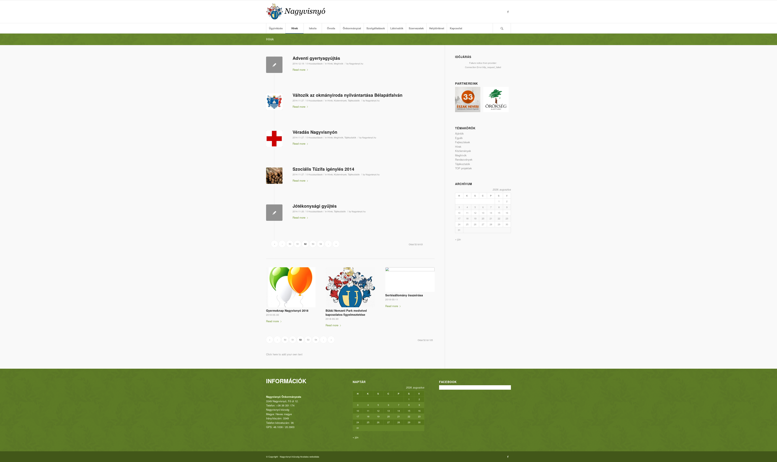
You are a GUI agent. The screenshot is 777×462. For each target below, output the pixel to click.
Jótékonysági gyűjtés (315, 206)
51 (297, 243)
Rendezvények (463, 159)
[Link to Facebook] (508, 12)
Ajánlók (459, 133)
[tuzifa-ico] (274, 175)
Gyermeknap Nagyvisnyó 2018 (287, 310)
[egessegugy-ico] (274, 138)
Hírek (270, 39)
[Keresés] (502, 28)
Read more (299, 70)
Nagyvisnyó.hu (356, 63)
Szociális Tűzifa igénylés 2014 (323, 169)
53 (313, 243)
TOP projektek (463, 168)
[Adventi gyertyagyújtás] (274, 65)
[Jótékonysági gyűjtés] (274, 212)
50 (290, 243)
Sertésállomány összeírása (404, 295)
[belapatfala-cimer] (274, 102)
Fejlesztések (462, 142)
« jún (458, 239)
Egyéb (459, 138)
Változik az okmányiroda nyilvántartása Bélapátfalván (347, 95)
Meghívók (338, 63)
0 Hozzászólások (315, 63)
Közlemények (340, 100)
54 (321, 243)
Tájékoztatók (354, 100)
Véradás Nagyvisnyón (315, 132)
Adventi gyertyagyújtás (316, 58)
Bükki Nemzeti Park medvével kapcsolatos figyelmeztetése (346, 312)
